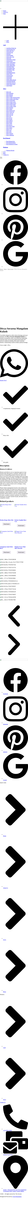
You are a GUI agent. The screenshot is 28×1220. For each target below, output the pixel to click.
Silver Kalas (10, 269)
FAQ (4, 152)
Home (4, 10)
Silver (7, 42)
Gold (7, 40)
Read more (7, 524)
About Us (5, 12)
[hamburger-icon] (0, 8)
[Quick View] (1, 524)
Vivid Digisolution (17, 1196)
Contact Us (6, 154)
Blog (4, 153)
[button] (14, 616)
